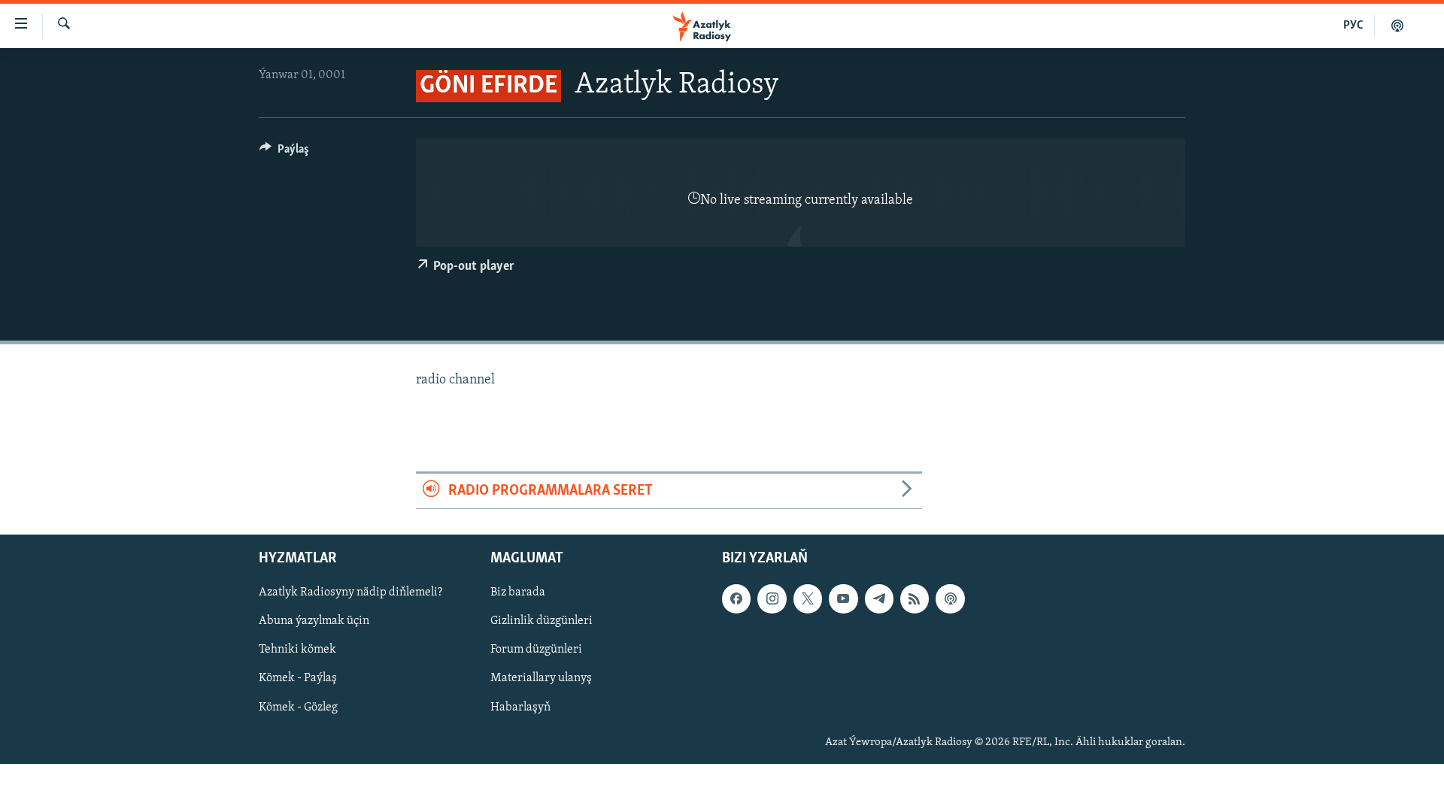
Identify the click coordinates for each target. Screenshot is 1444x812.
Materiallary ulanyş (541, 679)
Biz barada (517, 592)
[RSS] (914, 598)
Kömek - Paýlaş (298, 679)
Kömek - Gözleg (298, 707)
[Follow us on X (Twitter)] (807, 598)
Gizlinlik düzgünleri (541, 621)
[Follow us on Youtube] (843, 598)
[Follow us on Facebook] (736, 598)
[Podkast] (1397, 25)
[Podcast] (950, 598)
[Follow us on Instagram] (771, 598)
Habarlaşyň (520, 707)
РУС (1353, 26)
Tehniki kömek (297, 650)
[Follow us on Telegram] (879, 598)
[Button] (284, 152)
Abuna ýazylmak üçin (314, 621)
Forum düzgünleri (536, 650)
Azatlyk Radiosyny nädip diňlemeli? (350, 592)
